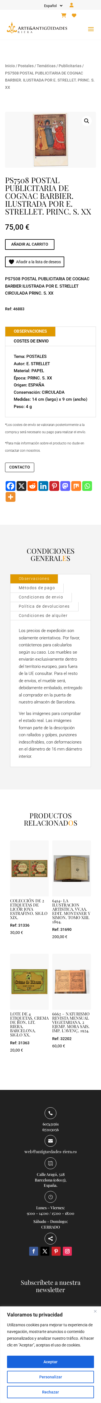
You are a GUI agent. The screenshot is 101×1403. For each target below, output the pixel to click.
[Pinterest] (54, 486)
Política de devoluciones (44, 606)
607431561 (51, 1124)
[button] (87, 121)
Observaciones (34, 578)
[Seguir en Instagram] (67, 1251)
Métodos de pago (37, 588)
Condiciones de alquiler (43, 615)
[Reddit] (32, 486)
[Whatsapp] (87, 486)
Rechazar (50, 1392)
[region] (50, 1354)
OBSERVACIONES (30, 331)
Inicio (10, 66)
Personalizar (50, 1377)
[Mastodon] (65, 486)
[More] (10, 497)
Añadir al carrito (29, 244)
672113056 (50, 1129)
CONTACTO (19, 467)
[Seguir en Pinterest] (56, 1251)
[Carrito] (63, 15)
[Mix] (76, 486)
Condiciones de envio (41, 597)
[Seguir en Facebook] (33, 1251)
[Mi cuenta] (72, 5)
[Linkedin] (43, 486)
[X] (21, 486)
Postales (26, 66)
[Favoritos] (74, 15)
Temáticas (46, 66)
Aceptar (50, 1362)
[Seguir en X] (44, 1251)
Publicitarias (70, 66)
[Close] (95, 1311)
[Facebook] (10, 486)
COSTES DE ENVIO (31, 341)
